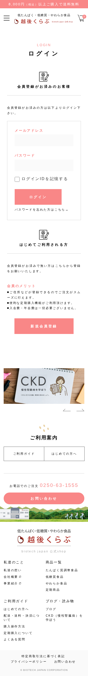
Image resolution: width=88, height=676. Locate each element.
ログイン (38, 197)
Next (80, 411)
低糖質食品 (55, 577)
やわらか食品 (56, 583)
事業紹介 (11, 583)
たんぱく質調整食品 (62, 570)
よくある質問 (14, 639)
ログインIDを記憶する (45, 179)
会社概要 (11, 577)
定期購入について (18, 633)
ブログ (51, 609)
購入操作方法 (14, 626)
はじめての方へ (64, 453)
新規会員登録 (44, 326)
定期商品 (53, 589)
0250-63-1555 (59, 485)
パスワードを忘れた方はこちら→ (42, 209)
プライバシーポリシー (29, 661)
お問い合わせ (44, 498)
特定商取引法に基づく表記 (43, 656)
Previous (67, 411)
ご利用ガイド (24, 453)
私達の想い (13, 570)
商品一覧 (54, 562)
